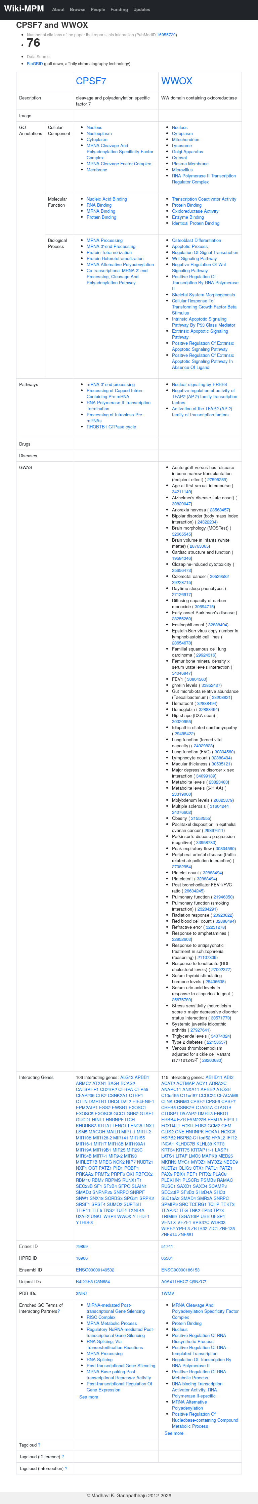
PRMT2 (102, 1174)
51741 (167, 1246)
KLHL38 (204, 1143)
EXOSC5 (84, 1113)
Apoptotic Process (190, 246)
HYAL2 (218, 1137)
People (98, 9)
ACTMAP (185, 1083)
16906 (82, 1258)
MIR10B (84, 1137)
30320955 (181, 721)
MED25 (225, 1156)
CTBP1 (136, 1095)
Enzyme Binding (188, 217)
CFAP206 (85, 1095)
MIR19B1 (102, 1149)
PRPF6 (118, 1174)
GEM (226, 1125)
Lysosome (182, 145)
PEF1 (192, 1174)
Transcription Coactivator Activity (204, 199)
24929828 (203, 745)
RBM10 (83, 1180)
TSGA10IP (188, 1216)
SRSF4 (98, 1204)
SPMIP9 (169, 1204)
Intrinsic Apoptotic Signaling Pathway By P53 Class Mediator (203, 322)
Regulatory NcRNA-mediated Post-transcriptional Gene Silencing (120, 1332)
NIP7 (131, 1162)
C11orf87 (189, 1095)
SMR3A (204, 1198)
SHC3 (219, 1192)
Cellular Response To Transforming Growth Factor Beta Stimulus (204, 306)
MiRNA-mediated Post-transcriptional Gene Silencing (116, 1308)
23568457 (219, 509)
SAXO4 (200, 1186)
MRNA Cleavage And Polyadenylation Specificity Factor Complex (120, 151)
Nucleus (94, 127)
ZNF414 (169, 1234)
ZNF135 (227, 1228)
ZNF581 (186, 1234)
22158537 (216, 1042)
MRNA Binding (101, 211)
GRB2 (132, 1113)
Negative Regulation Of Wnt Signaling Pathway (199, 267)
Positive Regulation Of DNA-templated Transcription (199, 1350)
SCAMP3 (218, 1186)
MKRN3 (168, 1162)
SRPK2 (146, 1198)
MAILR (113, 1131)
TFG (183, 1210)
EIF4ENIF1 (143, 1101)
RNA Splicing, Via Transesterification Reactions (115, 1344)
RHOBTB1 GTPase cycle (111, 426)
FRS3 (200, 1125)
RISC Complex (101, 1317)
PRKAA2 (84, 1174)
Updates (141, 9)
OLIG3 (185, 1168)
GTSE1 (147, 1113)
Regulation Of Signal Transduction (205, 252)
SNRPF (137, 1192)
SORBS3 (114, 1198)
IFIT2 (231, 1137)
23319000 (181, 794)
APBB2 (208, 1089)
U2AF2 (82, 1216)
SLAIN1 (139, 1186)
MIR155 (137, 1137)
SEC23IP (170, 1192)
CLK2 (101, 1095)
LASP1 (222, 1149)
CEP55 (141, 1089)
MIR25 (119, 1149)
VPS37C (200, 1222)
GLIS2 (167, 1131)
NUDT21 (145, 1162)
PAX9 (166, 1174)
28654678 (181, 642)
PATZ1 (105, 1168)
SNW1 (82, 1198)
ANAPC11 (171, 1089)
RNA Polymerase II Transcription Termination (118, 405)
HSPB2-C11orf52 (193, 1137)
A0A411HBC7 (174, 1281)
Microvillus (182, 169)
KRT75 (182, 1149)
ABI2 (228, 1077)
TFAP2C (169, 1210)
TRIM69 (169, 1216)
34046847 (181, 673)
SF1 (98, 1186)
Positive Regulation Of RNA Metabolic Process (199, 1374)
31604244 (219, 806)
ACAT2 (168, 1083)
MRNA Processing (105, 240)
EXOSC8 (103, 1113)
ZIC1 (213, 1228)
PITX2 (205, 1174)
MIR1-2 (144, 1131)
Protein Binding (101, 217)
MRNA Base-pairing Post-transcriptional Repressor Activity (119, 1374)
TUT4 (121, 1210)
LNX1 (148, 1125)
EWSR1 (119, 1107)
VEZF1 (184, 1222)
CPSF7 (91, 80)
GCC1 (119, 1113)
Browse (77, 9)
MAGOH (97, 1131)
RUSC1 (168, 1186)
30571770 (220, 1017)
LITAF (181, 1156)
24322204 (207, 521)
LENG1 (120, 1125)
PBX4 (179, 1174)
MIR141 (120, 1137)
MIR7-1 (100, 1156)
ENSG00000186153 (180, 1269)
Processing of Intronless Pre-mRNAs (115, 417)
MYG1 (184, 1162)
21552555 (200, 818)
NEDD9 (230, 1162)
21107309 (207, 957)
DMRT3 (205, 1113)
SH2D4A (204, 1192)
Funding (119, 9)
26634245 (193, 890)
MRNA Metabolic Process (112, 1323)
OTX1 (198, 1168)
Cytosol (179, 157)
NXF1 (81, 1168)
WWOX (176, 80)
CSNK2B (186, 1107)
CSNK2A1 (118, 1095)
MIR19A (84, 1149)
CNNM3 (181, 1101)
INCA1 (167, 1143)
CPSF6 (213, 1101)
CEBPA (125, 1089)
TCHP (213, 1204)
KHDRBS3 (86, 1125)
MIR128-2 (102, 1137)
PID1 (118, 1168)
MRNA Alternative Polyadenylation (120, 264)
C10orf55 (170, 1095)
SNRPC (121, 1192)
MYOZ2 (214, 1162)
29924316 (205, 655)
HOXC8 (228, 1131)
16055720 (166, 34)
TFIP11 (83, 1210)
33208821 (221, 697)
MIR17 (100, 1143)
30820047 (181, 503)
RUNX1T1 (132, 1180)
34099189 (205, 775)
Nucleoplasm (99, 133)
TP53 (207, 1210)
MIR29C (134, 1149)
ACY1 (202, 1083)
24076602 (181, 812)
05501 (167, 1258)
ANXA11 (190, 1089)
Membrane (97, 169)
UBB (205, 1216)
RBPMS (113, 1180)
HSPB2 (168, 1137)
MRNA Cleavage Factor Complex (119, 163)
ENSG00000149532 (95, 1269)
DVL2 (126, 1101)
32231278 (215, 927)
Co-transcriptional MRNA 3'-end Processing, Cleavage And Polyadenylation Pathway (117, 276)
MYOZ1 (198, 1162)
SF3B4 (110, 1186)
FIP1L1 (231, 1119)
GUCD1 (83, 1119)
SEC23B (84, 1186)
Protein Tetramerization (109, 252)
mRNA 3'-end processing (111, 384)
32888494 (217, 624)
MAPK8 (209, 1156)
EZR (181, 1119)
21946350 (223, 896)
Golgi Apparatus (187, 151)
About (58, 9)
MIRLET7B (86, 1162)
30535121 (221, 763)
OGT (92, 1168)
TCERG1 (198, 1204)
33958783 (205, 842)
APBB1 (142, 1077)
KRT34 (168, 1149)
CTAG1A (204, 1107)
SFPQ (124, 1186)
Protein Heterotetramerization (115, 258)
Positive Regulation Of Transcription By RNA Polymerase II (205, 282)
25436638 (215, 981)
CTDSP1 (169, 1113)
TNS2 (109, 1210)
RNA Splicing (100, 1359)
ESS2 (105, 1107)
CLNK (167, 1101)
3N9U (81, 1293)
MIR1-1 (128, 1131)
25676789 (181, 999)
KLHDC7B (185, 1143)
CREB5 (168, 1107)
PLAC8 (219, 1174)
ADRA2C (217, 1083)
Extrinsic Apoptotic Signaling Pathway (200, 334)
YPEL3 (183, 1228)
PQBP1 (131, 1168)
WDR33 (218, 1222)
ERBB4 (168, 1119)
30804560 (196, 679)
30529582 (219, 576)
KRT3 (218, 1143)
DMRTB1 (97, 1101)
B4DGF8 (84, 1281)
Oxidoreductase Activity (195, 211)
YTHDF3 (84, 1222)
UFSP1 (218, 1216)
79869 (82, 1246)
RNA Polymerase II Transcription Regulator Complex (204, 178)
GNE (179, 1131)
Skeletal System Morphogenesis (203, 294)
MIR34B (84, 1156)
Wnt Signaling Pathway (194, 258)
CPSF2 (197, 1101)
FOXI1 (187, 1125)
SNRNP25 (102, 1192)
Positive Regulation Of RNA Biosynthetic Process (199, 1338)
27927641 (199, 1030)
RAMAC (225, 1180)
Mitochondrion (185, 139)
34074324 (220, 1036)
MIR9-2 (116, 1156)
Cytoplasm (97, 139)
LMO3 (195, 1156)
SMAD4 (188, 1198)
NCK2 (119, 1162)
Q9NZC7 (197, 1281)
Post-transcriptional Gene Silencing (121, 1365)
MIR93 (130, 1156)
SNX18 (96, 1198)
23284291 (207, 909)
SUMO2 (114, 1204)
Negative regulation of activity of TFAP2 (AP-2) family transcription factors (204, 396)
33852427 (211, 685)
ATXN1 (99, 1083)
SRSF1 (83, 1204)
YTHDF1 (141, 1216)
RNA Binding (99, 205)
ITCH (130, 1119)
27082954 (181, 866)
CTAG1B (222, 1107)
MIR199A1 (135, 1143)
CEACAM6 (227, 1095)
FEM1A (215, 1119)
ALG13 (126, 1077)
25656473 (181, 570)
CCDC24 (207, 1095)
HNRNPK (195, 1131)
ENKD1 (221, 1113)
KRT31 (104, 1125)
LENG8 (135, 1125)
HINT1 (98, 1119)
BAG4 (113, 1083)
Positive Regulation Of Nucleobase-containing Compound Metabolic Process (205, 1420)
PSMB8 (208, 1180)
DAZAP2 (188, 1113)
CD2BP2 (108, 1089)
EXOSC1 (137, 1107)
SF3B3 (187, 1192)
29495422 (184, 733)
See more (88, 1396)
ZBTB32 (199, 1228)
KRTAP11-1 (202, 1149)
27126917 (181, 594)
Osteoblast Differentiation (196, 240)
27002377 (220, 969)
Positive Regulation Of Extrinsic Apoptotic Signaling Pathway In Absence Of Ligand (203, 361)
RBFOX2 (144, 1174)
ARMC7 (83, 1083)
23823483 (218, 782)
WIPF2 (168, 1228)
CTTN (81, 1101)
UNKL (96, 1216)
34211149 (181, 491)
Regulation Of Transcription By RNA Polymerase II (201, 1362)
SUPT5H (132, 1204)
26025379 (223, 800)
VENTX (168, 1222)
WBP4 (109, 1216)
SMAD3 (83, 1192)
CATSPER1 (87, 1089)
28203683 (211, 1060)
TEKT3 (227, 1204)
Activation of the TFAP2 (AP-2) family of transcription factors (202, 411)
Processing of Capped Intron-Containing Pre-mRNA (115, 393)
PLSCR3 (190, 1180)
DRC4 (113, 1101)
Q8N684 (102, 1281)
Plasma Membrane (190, 163)
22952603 (181, 939)
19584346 (181, 558)
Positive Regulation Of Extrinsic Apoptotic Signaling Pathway (203, 346)
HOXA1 (212, 1131)
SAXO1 (184, 1186)
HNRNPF (115, 1119)
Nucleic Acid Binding (107, 199)
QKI (130, 1174)
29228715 (181, 582)
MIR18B (116, 1143)
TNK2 (194, 1210)
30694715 (204, 606)
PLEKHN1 (171, 1180)
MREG (105, 1162)
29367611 (214, 830)
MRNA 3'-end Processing (111, 246)
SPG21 (131, 1198)
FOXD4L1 (170, 1125)
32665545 (181, 534)
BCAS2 (128, 1083)
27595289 (216, 479)
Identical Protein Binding (195, 223)
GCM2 (214, 1125)
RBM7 (98, 1180)
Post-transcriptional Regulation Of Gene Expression (119, 1386)
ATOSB (223, 1089)
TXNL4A (136, 1210)
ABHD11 (214, 1077)
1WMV (167, 1293)
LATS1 (167, 1156)
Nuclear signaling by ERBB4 (199, 384)
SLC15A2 (170, 1198)
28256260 (181, 618)
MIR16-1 (84, 1143)
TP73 (218, 1210)
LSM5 (81, 1131)
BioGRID (35, 63)
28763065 (199, 546)
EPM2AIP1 (87, 1107)
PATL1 (211, 1168)
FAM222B (196, 1119)
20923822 (222, 915)
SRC (183, 1204)
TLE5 (97, 1210)
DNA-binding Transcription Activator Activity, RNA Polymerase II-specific (197, 1389)
